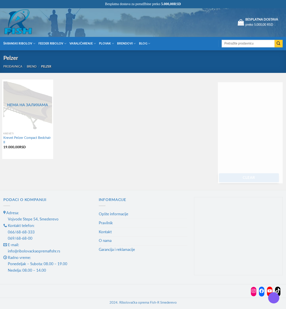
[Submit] (279, 44)
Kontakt (105, 232)
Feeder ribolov (50, 43)
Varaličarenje (81, 43)
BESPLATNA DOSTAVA (261, 19)
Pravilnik (106, 223)
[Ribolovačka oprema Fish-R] (25, 22)
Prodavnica (12, 66)
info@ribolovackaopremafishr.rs (34, 251)
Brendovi (125, 43)
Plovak (105, 43)
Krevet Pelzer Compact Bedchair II (27, 140)
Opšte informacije (113, 214)
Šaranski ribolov (17, 43)
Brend (32, 66)
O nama (105, 241)
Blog (143, 43)
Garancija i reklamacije (117, 250)
